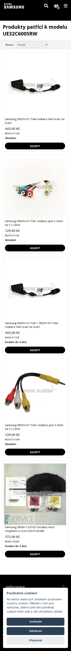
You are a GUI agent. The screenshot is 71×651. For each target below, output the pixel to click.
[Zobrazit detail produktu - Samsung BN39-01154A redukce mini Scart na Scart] (35, 86)
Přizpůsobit (35, 640)
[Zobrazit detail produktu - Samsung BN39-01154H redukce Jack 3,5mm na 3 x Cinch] (35, 392)
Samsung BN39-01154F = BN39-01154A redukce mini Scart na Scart (31, 325)
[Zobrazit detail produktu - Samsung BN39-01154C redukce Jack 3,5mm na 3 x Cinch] (35, 188)
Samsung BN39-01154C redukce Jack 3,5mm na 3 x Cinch (34, 223)
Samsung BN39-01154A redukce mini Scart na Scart (34, 121)
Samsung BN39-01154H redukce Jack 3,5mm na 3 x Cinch (34, 427)
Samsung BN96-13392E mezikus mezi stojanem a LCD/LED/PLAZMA (30, 529)
